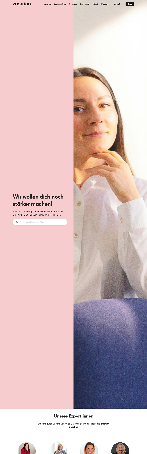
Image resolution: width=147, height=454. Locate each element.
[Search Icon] (40, 222)
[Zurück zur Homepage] (22, 4)
